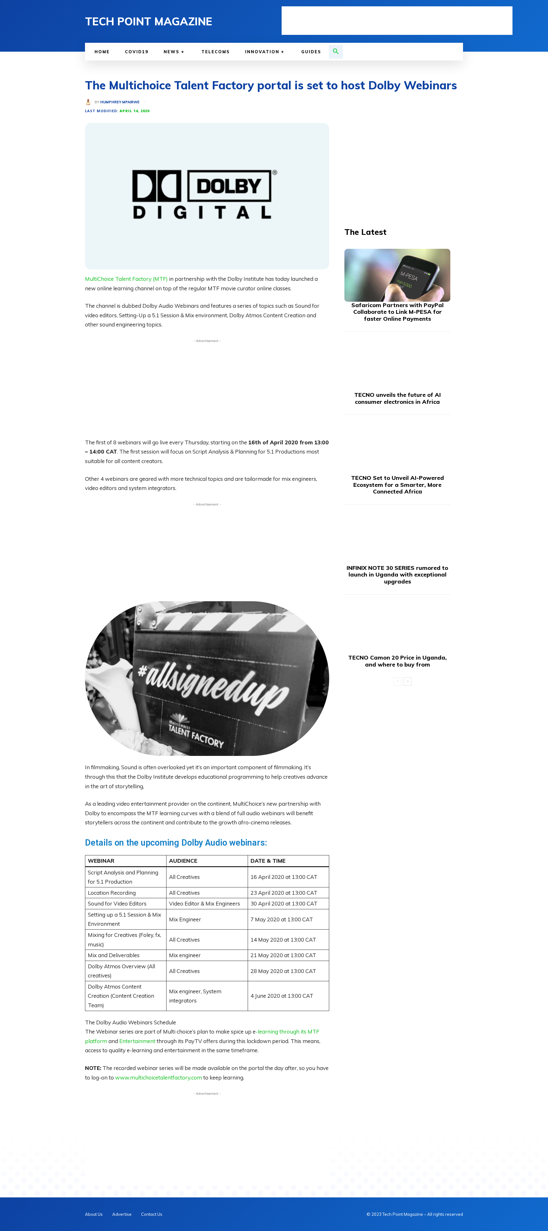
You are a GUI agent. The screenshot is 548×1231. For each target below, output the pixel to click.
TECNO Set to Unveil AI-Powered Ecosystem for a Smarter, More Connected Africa (397, 484)
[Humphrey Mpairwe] (90, 102)
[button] (336, 52)
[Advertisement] (397, 20)
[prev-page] (397, 681)
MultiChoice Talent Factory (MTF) (126, 278)
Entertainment (137, 1041)
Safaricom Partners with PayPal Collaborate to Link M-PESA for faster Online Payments (397, 311)
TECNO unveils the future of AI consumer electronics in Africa (397, 398)
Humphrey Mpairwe (120, 102)
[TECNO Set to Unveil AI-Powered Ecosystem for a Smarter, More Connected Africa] (397, 448)
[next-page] (408, 681)
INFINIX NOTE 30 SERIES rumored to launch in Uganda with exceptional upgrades (397, 574)
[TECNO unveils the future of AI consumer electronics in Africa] (397, 364)
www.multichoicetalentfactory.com (158, 1077)
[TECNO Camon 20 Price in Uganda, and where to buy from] (397, 627)
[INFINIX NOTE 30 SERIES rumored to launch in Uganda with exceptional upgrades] (397, 538)
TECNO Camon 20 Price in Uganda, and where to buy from (397, 661)
